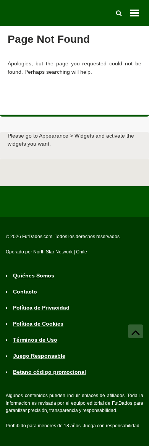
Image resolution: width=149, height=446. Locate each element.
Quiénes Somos (33, 275)
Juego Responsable (39, 356)
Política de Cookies (38, 324)
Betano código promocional (49, 372)
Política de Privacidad (41, 308)
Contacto (25, 292)
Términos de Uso (35, 340)
